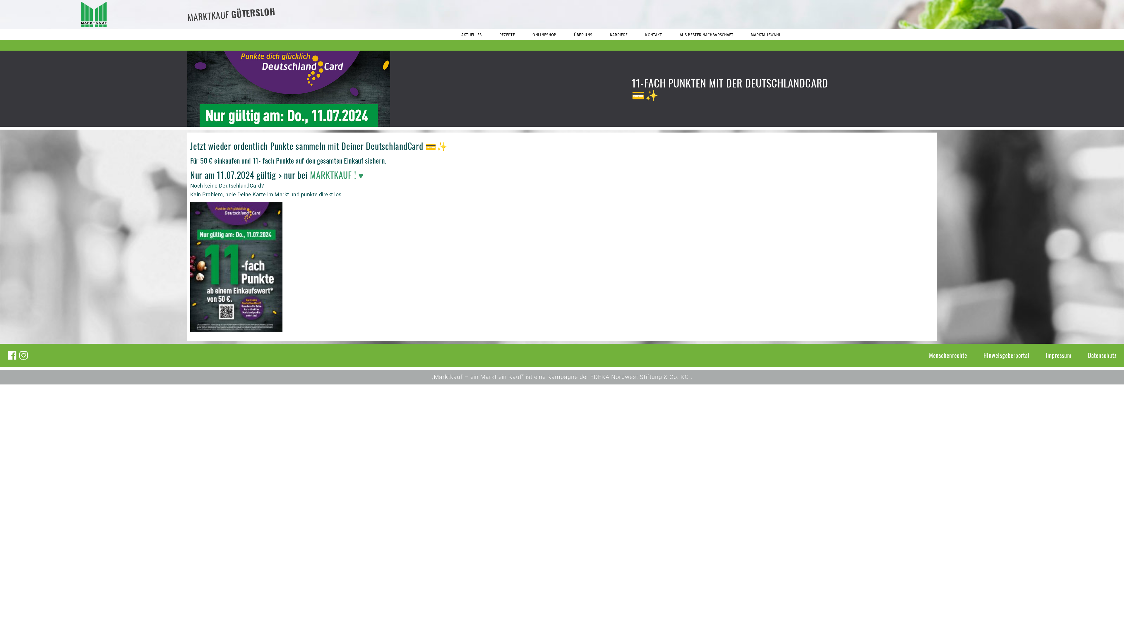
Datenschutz (1102, 355)
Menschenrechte (948, 355)
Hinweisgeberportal (1006, 355)
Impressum (1059, 355)
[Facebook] (12, 355)
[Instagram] (23, 355)
